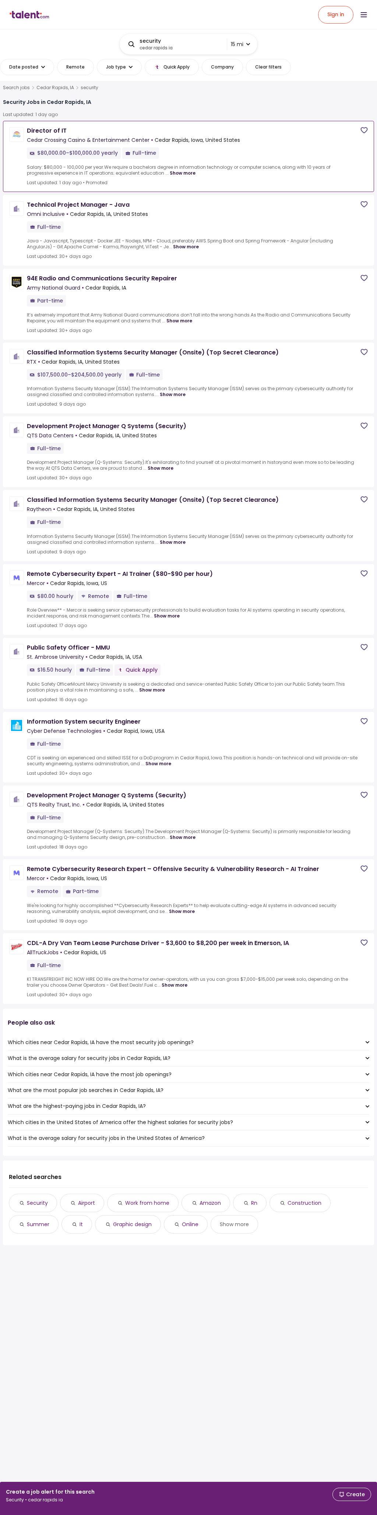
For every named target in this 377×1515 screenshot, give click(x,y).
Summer (38, 1224)
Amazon (210, 1203)
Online (190, 1224)
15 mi (237, 44)
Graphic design (132, 1224)
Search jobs (16, 87)
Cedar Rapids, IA (55, 87)
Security (37, 1203)
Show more (182, 173)
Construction (304, 1203)
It (81, 1224)
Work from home (147, 1203)
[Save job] (364, 130)
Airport (86, 1203)
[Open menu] (363, 14)
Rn (254, 1203)
